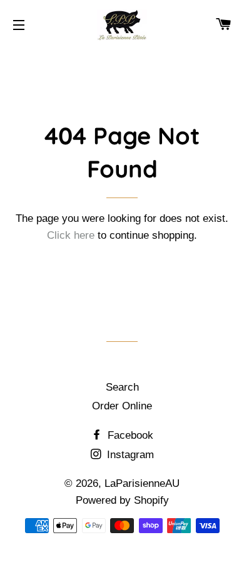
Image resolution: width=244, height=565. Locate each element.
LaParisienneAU (142, 483)
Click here (70, 235)
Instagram (129, 455)
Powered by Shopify (122, 500)
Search (122, 387)
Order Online (122, 406)
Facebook (128, 435)
